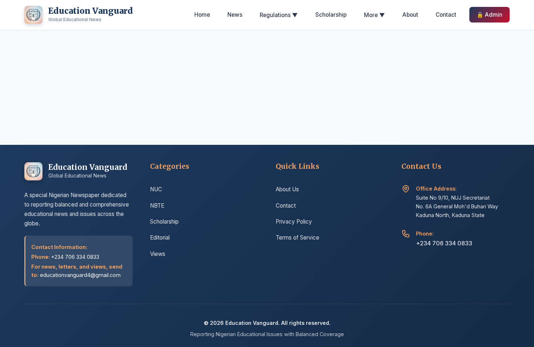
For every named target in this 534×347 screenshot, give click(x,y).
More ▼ (374, 15)
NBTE (157, 205)
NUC (156, 189)
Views (157, 253)
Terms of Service (297, 237)
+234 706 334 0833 (444, 243)
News (234, 14)
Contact (446, 14)
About (410, 14)
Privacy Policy (294, 221)
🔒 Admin (489, 14)
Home (202, 14)
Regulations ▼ (279, 15)
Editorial (160, 237)
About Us (287, 189)
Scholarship (331, 14)
